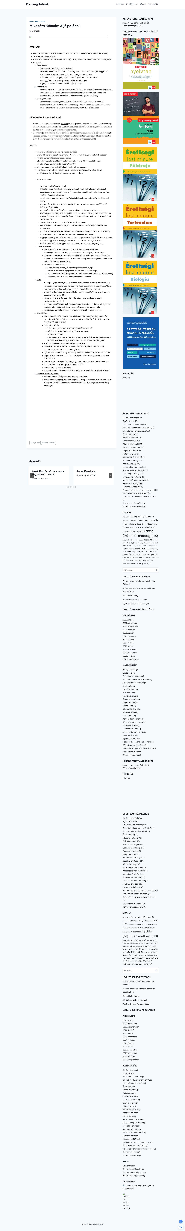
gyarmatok (127, 531)
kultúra (128, 546)
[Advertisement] (141, 394)
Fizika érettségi (129, 441)
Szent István (127, 557)
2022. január (128, 633)
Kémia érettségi (129, 464)
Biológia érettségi (130, 418)
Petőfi (150, 552)
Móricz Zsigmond (134, 551)
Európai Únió (149, 527)
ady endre (127, 517)
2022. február (129, 630)
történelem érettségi (134, 560)
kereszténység (129, 543)
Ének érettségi (129, 434)
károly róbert (137, 546)
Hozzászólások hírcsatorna (134, 1172)
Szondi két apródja (131, 596)
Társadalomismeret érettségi (135, 493)
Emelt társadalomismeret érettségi (137, 428)
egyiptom (135, 527)
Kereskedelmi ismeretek (133, 467)
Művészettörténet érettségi (134, 480)
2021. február (128, 643)
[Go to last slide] (32, 475)
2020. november (130, 653)
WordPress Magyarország (134, 1176)
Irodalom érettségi (37, 21)
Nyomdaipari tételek (131, 487)
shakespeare (152, 555)
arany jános (138, 516)
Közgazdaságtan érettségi (134, 470)
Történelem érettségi (132, 506)
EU (141, 527)
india (141, 540)
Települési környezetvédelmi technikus (139, 496)
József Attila (150, 540)
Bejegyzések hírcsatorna (133, 1169)
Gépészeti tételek (130, 451)
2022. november (130, 623)
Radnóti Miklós (135, 555)
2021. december (130, 636)
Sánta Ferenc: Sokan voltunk (135, 599)
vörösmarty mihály (142, 563)
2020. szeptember (131, 659)
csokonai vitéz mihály (137, 524)
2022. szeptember (131, 626)
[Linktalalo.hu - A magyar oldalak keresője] (141, 1201)
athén (150, 516)
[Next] (110, 475)
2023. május (128, 620)
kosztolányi (140, 543)
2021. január (128, 646)
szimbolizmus (138, 557)
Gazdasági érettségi (131, 447)
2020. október (129, 656)
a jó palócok (35, 443)
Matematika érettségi (132, 477)
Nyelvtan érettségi (131, 483)
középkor (152, 546)
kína (144, 546)
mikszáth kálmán (48, 443)
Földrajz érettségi (130, 444)
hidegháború (138, 531)
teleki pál (149, 557)
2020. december (130, 649)
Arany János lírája (86, 471)
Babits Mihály (139, 520)
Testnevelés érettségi (132, 503)
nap (145, 552)
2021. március (129, 639)
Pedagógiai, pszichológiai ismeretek (138, 490)
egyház (129, 527)
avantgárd (127, 520)
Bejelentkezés (129, 1166)
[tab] (66, 487)
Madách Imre (128, 549)
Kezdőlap (120, 4)
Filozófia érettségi (130, 437)
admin (36, 478)
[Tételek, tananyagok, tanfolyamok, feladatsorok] (141, 1187)
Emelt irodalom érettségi (133, 424)
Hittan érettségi (129, 454)
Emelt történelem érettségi (134, 431)
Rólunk (142, 4)
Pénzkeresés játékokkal (133, 26)
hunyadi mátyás (130, 540)
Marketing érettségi (131, 474)
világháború (148, 560)
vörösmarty (128, 563)
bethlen (149, 520)
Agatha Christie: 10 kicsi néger (136, 603)
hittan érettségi (143, 536)
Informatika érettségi (132, 457)
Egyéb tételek (129, 421)
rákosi (143, 555)
